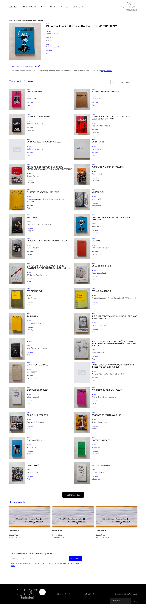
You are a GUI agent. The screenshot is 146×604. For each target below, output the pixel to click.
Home (11, 20)
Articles (65, 7)
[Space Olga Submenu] (35, 7)
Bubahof (13, 7)
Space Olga (28, 7)
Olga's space (106, 71)
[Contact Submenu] (82, 7)
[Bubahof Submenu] (18, 7)
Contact (77, 7)
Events (53, 7)
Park (42, 7)
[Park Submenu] (45, 7)
